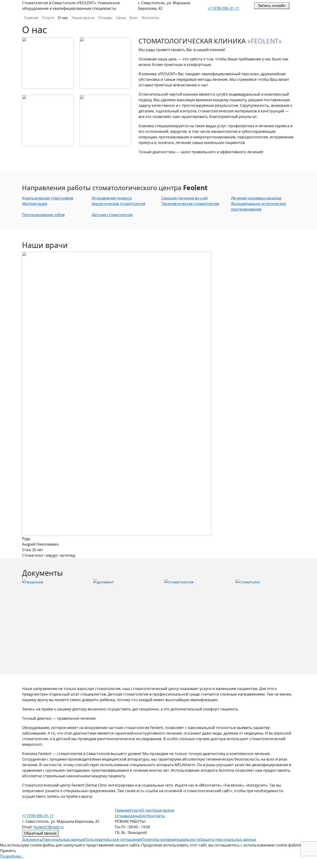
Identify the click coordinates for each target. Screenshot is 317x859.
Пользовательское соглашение (113, 839)
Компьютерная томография (47, 198)
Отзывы (105, 17)
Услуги (48, 17)
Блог (134, 17)
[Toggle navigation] (292, 5)
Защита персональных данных (228, 839)
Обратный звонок (40, 833)
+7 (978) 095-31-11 (223, 8)
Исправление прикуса (112, 198)
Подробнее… (12, 856)
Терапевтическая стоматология (190, 203)
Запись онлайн (271, 5)
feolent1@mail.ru (48, 827)
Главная (31, 17)
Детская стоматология (112, 214)
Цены (121, 17)
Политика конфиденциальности (171, 839)
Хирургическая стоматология (118, 203)
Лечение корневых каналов (256, 198)
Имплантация (34, 203)
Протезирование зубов (43, 214)
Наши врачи (83, 17)
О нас (63, 17)
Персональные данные (63, 839)
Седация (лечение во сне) (184, 198)
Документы (32, 839)
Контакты (150, 17)
